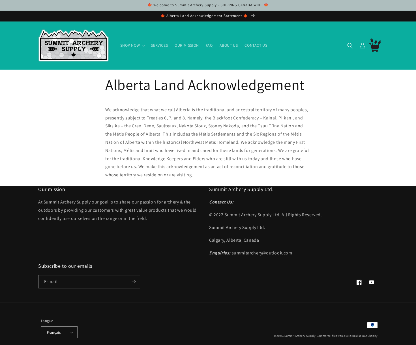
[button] (132, 45)
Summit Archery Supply (300, 336)
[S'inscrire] (133, 281)
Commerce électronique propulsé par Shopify (347, 336)
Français (54, 332)
